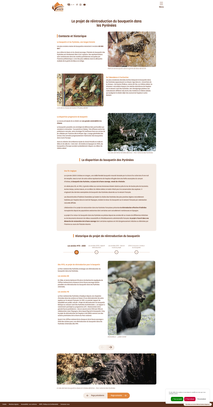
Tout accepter (177, 399)
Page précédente (97, 396)
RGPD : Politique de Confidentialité (48, 404)
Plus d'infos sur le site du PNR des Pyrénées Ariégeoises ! (198, 404)
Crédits (4, 404)
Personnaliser (201, 399)
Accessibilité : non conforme (29, 404)
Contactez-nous (65, 404)
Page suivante (116, 396)
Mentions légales (14, 404)
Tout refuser (190, 399)
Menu (161, 7)
